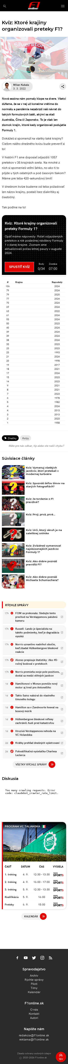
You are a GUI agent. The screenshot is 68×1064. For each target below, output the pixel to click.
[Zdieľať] (62, 86)
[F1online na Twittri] (34, 958)
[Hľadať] (4, 6)
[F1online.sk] (34, 5)
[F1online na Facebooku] (17, 958)
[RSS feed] (50, 958)
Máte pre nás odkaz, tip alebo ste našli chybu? (36, 445)
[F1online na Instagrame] (42, 958)
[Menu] (63, 6)
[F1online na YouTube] (26, 958)
